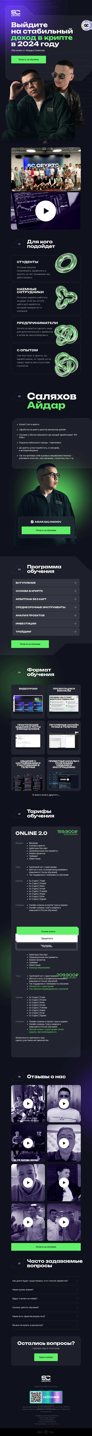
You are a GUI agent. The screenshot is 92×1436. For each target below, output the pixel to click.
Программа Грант (46, 1411)
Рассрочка (47, 946)
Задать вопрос (46, 1357)
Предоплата (47, 938)
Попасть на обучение (46, 530)
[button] (45, 211)
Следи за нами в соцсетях (46, 1386)
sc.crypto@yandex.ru (52, 1424)
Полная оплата (48, 931)
